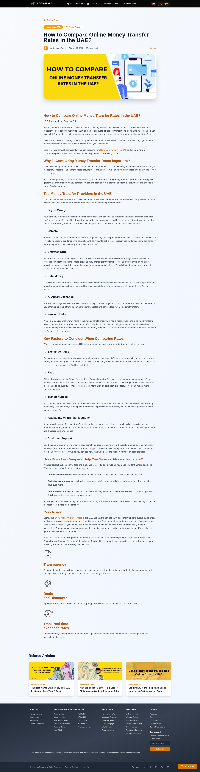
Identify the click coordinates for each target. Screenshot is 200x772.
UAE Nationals (107, 727)
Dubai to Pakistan (60, 717)
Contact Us (154, 720)
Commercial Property (134, 730)
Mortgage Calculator (109, 717)
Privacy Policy (155, 724)
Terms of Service (71, 767)
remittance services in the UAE (111, 150)
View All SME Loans (133, 733)
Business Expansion (133, 720)
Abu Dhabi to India (61, 720)
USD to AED (82, 720)
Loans (92, 4)
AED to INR (82, 714)
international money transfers (93, 501)
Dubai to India (59, 714)
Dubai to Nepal (59, 727)
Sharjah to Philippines (62, 724)
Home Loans (34, 717)
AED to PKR (82, 717)
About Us (153, 714)
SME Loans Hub (132, 714)
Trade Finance (131, 727)
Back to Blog (52, 20)
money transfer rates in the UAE (73, 179)
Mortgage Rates (108, 720)
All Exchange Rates (85, 727)
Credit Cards (131, 4)
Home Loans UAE (108, 714)
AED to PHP (82, 724)
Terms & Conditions (157, 727)
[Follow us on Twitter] (156, 767)
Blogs (152, 717)
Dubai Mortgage (108, 724)
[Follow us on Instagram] (144, 767)
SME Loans (34, 720)
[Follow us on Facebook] (150, 767)
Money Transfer (76, 4)
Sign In (166, 4)
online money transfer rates (68, 518)
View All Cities (59, 730)
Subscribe (160, 749)
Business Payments (111, 4)
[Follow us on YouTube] (168, 767)
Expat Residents (108, 730)
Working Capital (132, 717)
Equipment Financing (134, 724)
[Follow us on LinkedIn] (162, 767)
